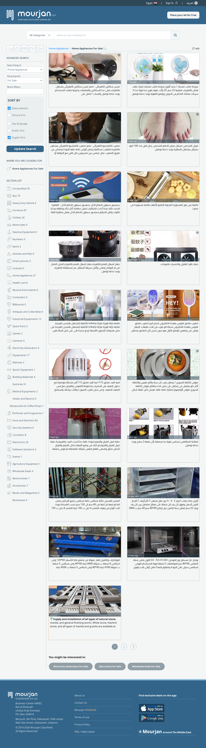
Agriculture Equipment (26, 464)
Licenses (18, 268)
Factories (19, 384)
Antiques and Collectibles (28, 311)
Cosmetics (19, 435)
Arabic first (18, 130)
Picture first (18, 115)
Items (17, 246)
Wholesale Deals (23, 471)
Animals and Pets (23, 253)
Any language (19, 123)
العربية (190, 3)
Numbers (19, 239)
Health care (20, 282)
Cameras (19, 340)
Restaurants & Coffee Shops (27, 406)
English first (18, 137)
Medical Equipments (25, 391)
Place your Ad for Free (183, 15)
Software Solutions (24, 449)
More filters (14, 87)
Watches (18, 362)
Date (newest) (20, 108)
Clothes (18, 217)
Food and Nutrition (25, 420)
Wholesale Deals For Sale (146, 666)
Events (17, 456)
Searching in (14, 65)
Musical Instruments (25, 290)
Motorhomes (21, 478)
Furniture (20, 210)
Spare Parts (20, 326)
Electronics (20, 442)
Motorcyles (20, 224)
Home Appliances (24, 275)
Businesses (20, 500)
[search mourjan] (175, 35)
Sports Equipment (24, 369)
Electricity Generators (26, 348)
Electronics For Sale (110, 666)
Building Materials (24, 377)
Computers (20, 297)
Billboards (19, 304)
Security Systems (23, 427)
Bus (16, 195)
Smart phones (22, 261)
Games (17, 333)
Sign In (170, 3)
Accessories (20, 485)
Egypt (149, 3)
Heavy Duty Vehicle (24, 203)
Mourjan (85, 710)
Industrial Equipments (27, 319)
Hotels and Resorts (24, 398)
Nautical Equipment (25, 232)
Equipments (21, 355)
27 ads (196, 48)
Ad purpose (13, 76)
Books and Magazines (26, 493)
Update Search (25, 149)
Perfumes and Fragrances (28, 413)
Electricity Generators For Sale (70, 666)
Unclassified (21, 188)
